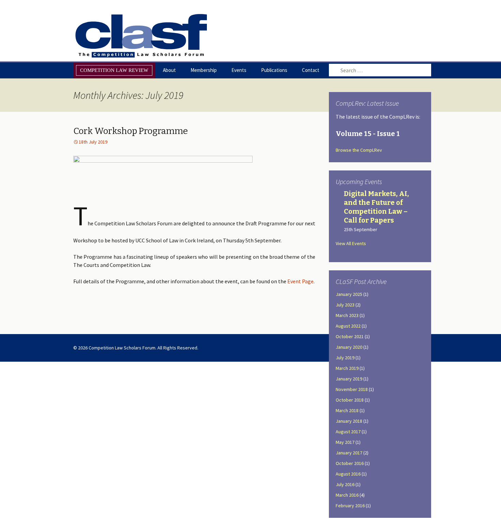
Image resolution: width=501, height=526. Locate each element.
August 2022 (348, 326)
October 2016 (350, 463)
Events (238, 70)
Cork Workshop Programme (130, 131)
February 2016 (350, 505)
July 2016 (345, 484)
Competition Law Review (114, 70)
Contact (310, 70)
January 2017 (349, 453)
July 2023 (345, 305)
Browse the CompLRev (359, 150)
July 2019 (345, 358)
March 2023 (347, 315)
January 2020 (349, 347)
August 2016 (348, 474)
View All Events (351, 243)
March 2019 (347, 368)
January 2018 (349, 421)
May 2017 (345, 442)
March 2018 (347, 410)
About (169, 70)
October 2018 (350, 400)
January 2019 (349, 379)
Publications (274, 70)
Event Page (300, 281)
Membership (204, 70)
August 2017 (348, 432)
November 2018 (352, 389)
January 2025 (349, 294)
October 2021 (350, 336)
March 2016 (347, 495)
